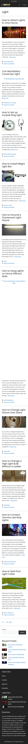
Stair (8, 451)
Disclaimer (5, 688)
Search (4, 629)
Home (3, 676)
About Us (4, 684)
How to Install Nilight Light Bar (13, 165)
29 (7, 622)
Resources (10, 61)
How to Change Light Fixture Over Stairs (13, 411)
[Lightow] (5, 5)
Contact (4, 680)
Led (5, 205)
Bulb (8, 505)
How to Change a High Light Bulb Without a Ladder (12, 463)
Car (12, 102)
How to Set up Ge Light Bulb (16, 654)
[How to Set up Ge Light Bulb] (4, 654)
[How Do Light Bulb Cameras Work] (4, 657)
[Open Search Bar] (19, 5)
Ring (5, 154)
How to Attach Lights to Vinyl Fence (13, 21)
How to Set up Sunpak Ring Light (12, 114)
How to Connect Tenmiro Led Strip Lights (11, 517)
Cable (9, 612)
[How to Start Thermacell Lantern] (4, 645)
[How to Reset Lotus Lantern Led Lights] (4, 650)
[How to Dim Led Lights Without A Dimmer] (4, 662)
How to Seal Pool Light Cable (11, 573)
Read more (12, 57)
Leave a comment (9, 63)
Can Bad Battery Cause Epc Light (11, 73)
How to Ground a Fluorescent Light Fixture (11, 217)
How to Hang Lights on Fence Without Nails (13, 273)
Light (5, 61)
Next (11, 622)
